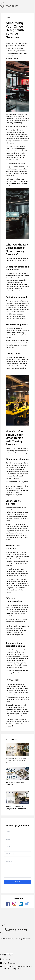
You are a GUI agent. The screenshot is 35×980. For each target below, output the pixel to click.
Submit (17, 882)
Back (8, 17)
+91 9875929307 (8, 959)
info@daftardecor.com (10, 963)
